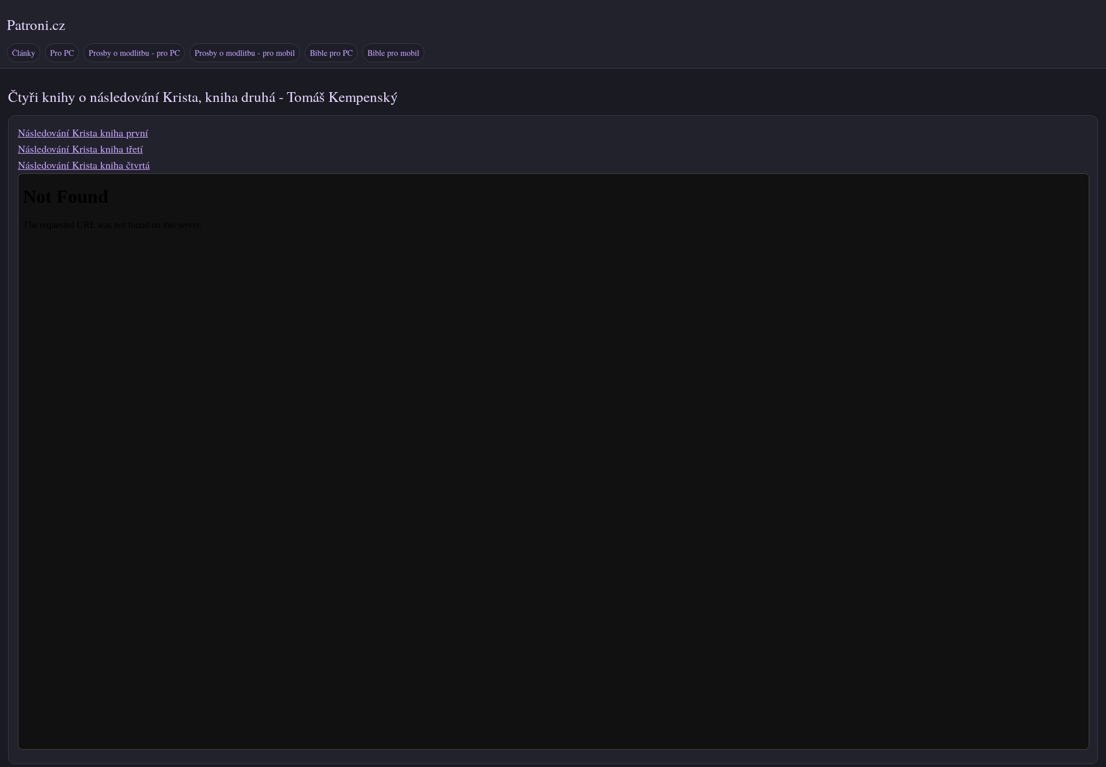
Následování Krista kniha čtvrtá (84, 165)
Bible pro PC (331, 52)
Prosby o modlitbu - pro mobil (245, 52)
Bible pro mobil (393, 52)
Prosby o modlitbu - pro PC (134, 52)
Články (23, 52)
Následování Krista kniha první (83, 132)
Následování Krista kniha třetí (80, 148)
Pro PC (62, 52)
